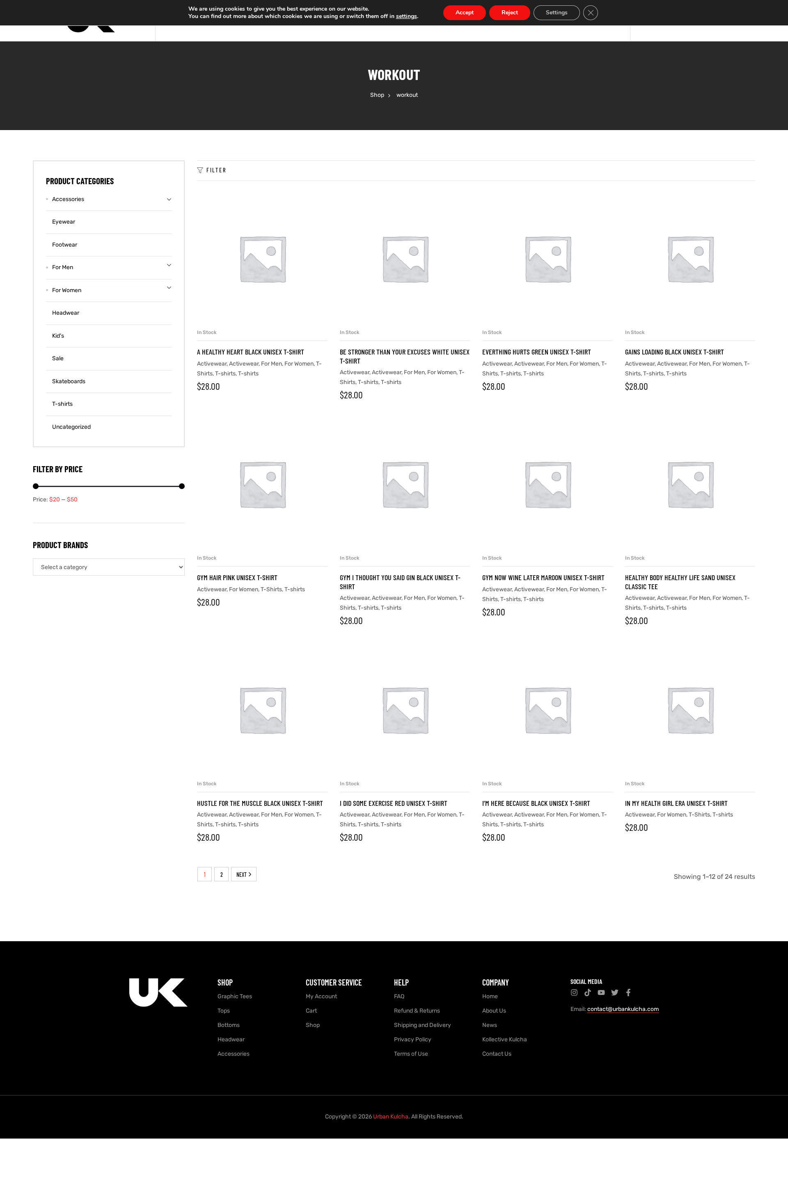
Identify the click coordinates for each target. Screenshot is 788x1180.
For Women (299, 363)
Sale (58, 358)
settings (406, 16)
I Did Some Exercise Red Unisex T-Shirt (393, 802)
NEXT (241, 874)
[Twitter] (614, 992)
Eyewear (63, 221)
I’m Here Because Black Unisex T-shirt (536, 802)
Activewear (212, 363)
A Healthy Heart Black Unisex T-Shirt (250, 351)
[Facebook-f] (628, 992)
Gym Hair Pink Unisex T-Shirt (237, 577)
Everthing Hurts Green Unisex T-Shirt (536, 351)
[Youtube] (601, 992)
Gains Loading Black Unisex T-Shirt (674, 351)
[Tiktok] (587, 992)
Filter (216, 170)
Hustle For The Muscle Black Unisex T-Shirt (260, 802)
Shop (377, 94)
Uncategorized (71, 426)
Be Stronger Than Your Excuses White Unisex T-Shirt (405, 356)
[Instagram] (574, 992)
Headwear (65, 312)
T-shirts (225, 373)
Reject (510, 12)
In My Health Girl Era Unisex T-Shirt (676, 802)
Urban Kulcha (390, 1116)
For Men (271, 363)
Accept (465, 12)
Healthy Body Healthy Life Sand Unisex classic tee (680, 582)
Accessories (68, 199)
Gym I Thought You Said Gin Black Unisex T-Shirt (400, 582)
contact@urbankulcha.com (623, 1009)
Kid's (58, 335)
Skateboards (68, 381)
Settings (557, 12)
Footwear (64, 244)
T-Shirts (271, 589)
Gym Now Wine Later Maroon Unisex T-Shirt (543, 577)
